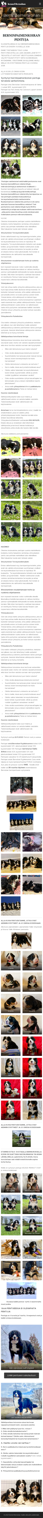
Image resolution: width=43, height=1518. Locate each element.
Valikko (40, 4)
